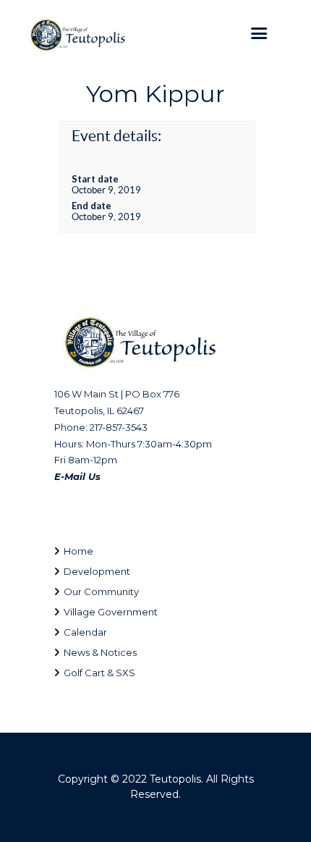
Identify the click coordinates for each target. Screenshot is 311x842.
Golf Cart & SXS (99, 672)
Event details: (116, 135)
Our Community (101, 591)
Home (78, 551)
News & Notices (100, 652)
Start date (95, 179)
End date (91, 205)
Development (97, 571)
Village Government (111, 612)
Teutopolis (175, 779)
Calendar (85, 632)
